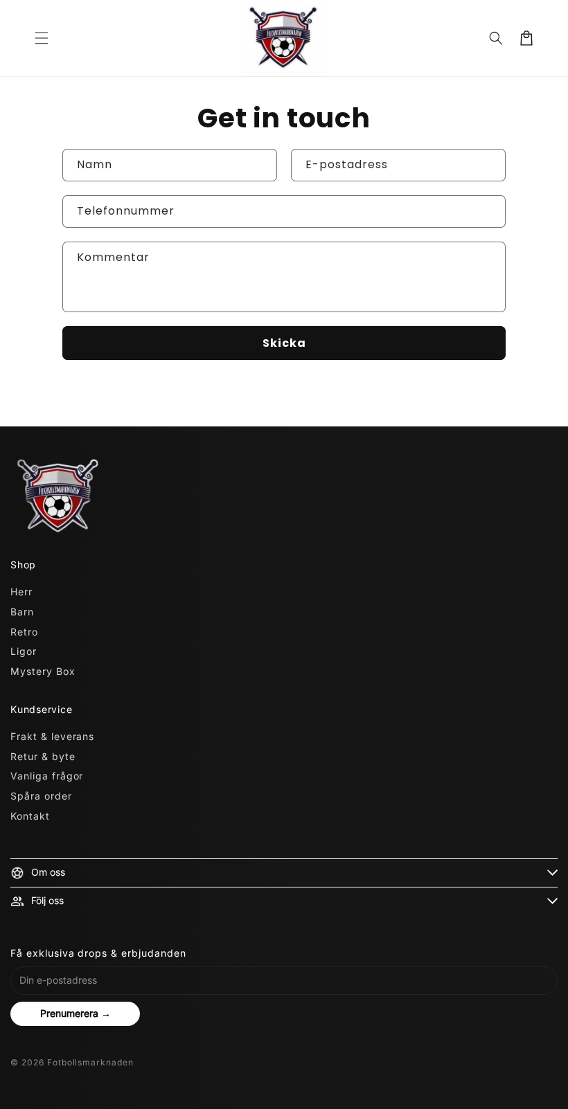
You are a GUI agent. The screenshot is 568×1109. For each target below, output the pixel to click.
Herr (21, 591)
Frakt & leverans (52, 736)
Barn (22, 611)
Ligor (23, 651)
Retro (24, 632)
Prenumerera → (75, 1013)
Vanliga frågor (46, 776)
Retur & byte (43, 756)
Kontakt (30, 816)
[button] (41, 38)
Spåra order (41, 796)
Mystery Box (43, 671)
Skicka (284, 343)
